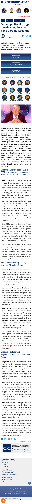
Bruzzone (4, 6)
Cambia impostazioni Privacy (12, 499)
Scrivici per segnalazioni (9, 474)
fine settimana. (20, 259)
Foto (3, 481)
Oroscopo (17, 4)
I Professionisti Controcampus (23, 16)
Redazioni (5, 462)
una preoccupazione (14, 346)
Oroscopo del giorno (19, 21)
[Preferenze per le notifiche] (3, 500)
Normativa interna (7, 477)
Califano (19, 6)
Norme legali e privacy (8, 479)
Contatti (4, 464)
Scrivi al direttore (7, 470)
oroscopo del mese (16, 71)
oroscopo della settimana (16, 63)
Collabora (5, 466)
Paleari (26, 6)
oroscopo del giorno (16, 56)
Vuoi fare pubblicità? (8, 472)
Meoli (11, 6)
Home (3, 21)
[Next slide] (31, 10)
